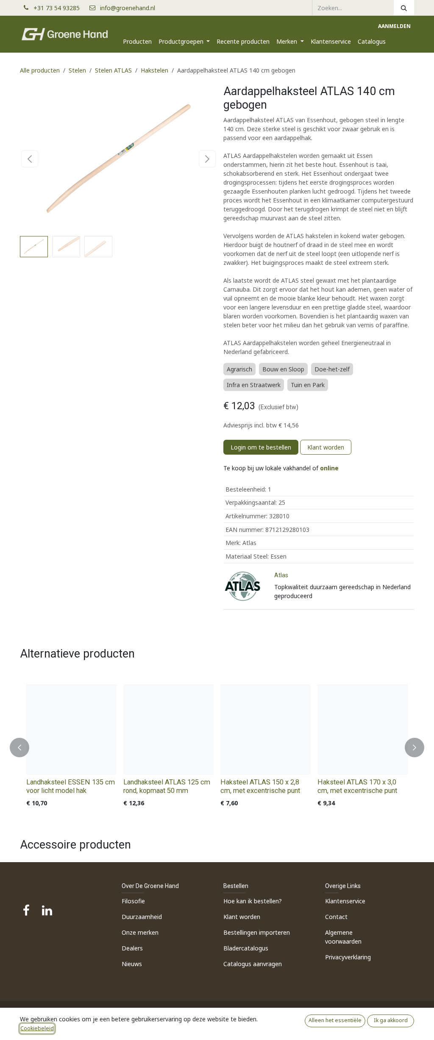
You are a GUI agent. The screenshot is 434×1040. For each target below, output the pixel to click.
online (329, 468)
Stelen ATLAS (113, 70)
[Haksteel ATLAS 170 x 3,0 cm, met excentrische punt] (362, 729)
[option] (217, 747)
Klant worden (325, 447)
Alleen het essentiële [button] (335, 1020)
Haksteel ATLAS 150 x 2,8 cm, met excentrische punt (260, 786)
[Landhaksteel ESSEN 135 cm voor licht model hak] (71, 729)
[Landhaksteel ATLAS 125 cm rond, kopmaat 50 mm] (168, 729)
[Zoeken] (404, 7)
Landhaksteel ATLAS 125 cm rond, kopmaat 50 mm (166, 786)
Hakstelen (154, 70)
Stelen (77, 70)
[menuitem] (137, 41)
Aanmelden (394, 26)
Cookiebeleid (37, 1028)
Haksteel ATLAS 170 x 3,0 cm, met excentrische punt (357, 786)
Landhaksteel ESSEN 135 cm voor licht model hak (70, 786)
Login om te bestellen (261, 447)
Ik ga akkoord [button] (391, 1020)
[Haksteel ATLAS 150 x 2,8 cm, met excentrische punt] (265, 729)
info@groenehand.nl (127, 8)
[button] (30, 158)
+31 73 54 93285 (59, 8)
